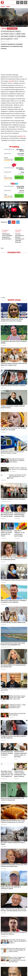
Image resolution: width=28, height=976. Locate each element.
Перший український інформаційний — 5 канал (2, 2)
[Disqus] (14, 276)
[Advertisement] (14, 171)
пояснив (11, 81)
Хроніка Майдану (12, 28)
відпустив (22, 136)
